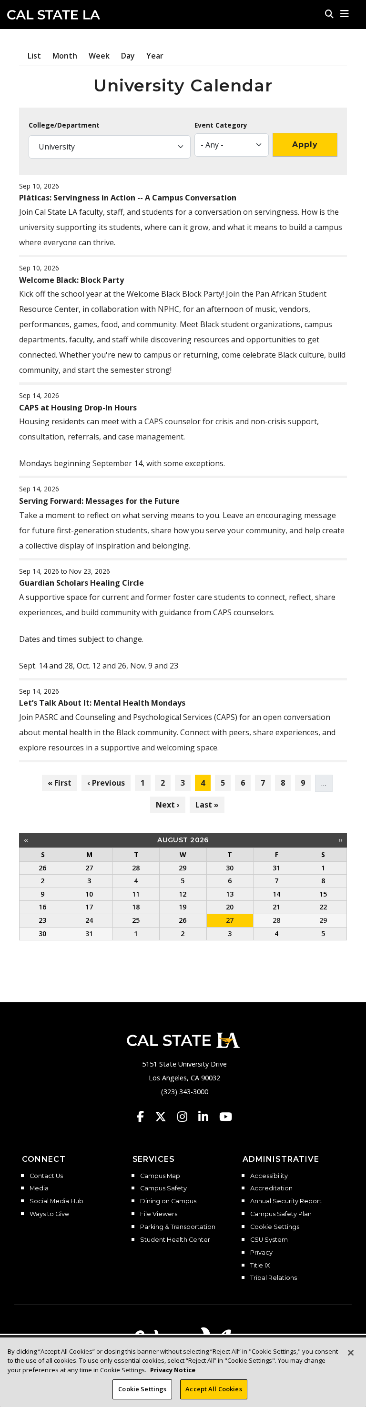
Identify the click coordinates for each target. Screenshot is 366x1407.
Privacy (261, 1252)
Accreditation (271, 1188)
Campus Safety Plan (281, 1214)
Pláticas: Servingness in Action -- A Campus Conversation (127, 197)
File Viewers (158, 1214)
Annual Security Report (286, 1201)
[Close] (350, 1352)
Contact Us (46, 1176)
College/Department (64, 125)
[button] (344, 14)
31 (89, 933)
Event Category (220, 125)
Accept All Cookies (213, 1389)
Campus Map (160, 1176)
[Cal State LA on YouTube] (225, 1116)
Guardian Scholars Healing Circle (81, 583)
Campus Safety (163, 1188)
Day (128, 55)
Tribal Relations (273, 1278)
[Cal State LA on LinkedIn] (207, 1116)
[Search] (329, 14)
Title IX (260, 1265)
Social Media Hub (56, 1201)
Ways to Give (49, 1214)
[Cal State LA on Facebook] (145, 1116)
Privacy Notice (172, 1370)
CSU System (269, 1240)
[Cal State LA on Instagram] (186, 1116)
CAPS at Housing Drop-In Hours (78, 407)
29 (323, 920)
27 (230, 920)
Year (154, 55)
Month (64, 55)
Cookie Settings (274, 1227)
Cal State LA (53, 15)
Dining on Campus (168, 1201)
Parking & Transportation (177, 1227)
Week (99, 55)
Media (39, 1188)
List (34, 55)
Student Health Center (175, 1240)
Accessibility (269, 1176)
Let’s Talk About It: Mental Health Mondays (102, 703)
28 (276, 920)
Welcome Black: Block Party (71, 280)
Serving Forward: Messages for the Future (99, 501)
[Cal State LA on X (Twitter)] (165, 1116)
